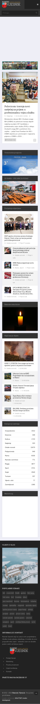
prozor (12, 614)
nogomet (21, 606)
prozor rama (20, 614)
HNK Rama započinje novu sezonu (23, 264)
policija (30, 610)
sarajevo (6, 622)
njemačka (12, 606)
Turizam (20, 477)
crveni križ (10, 593)
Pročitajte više (10, 140)
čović (10, 626)
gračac (23, 593)
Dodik (17, 593)
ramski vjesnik (8, 618)
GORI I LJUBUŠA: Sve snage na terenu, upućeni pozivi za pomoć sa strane (19, 365)
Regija (20, 464)
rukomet (29, 618)
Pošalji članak (11, 658)
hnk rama (6, 597)
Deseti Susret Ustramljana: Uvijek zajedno (23, 387)
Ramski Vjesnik (18, 693)
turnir (33, 622)
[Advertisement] (20, 40)
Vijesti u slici (20, 481)
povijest (5, 614)
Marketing (9, 662)
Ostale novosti (12, 243)
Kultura (20, 439)
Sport (22, 268)
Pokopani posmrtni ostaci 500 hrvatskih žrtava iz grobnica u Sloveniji (23, 275)
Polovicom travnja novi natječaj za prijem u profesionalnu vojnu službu (19, 109)
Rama (17, 268)
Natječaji (10, 116)
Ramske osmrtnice (20, 460)
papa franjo (22, 610)
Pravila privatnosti (12, 665)
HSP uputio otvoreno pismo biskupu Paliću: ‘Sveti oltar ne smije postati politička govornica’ (18, 238)
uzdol (5, 626)
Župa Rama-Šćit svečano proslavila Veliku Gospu (22, 397)
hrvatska (18, 597)
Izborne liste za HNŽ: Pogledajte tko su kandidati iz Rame (23, 376)
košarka (33, 602)
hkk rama (30, 593)
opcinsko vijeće (31, 606)
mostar (5, 606)
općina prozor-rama (10, 610)
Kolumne (20, 435)
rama (28, 614)
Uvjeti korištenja (11, 668)
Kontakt (8, 672)
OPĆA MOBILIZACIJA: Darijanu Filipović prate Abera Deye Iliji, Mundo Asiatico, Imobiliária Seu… (23, 291)
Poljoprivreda (20, 452)
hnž (12, 597)
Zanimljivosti (20, 485)
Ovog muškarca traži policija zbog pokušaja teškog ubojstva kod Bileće (24, 251)
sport (12, 622)
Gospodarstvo (20, 431)
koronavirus (25, 602)
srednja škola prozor (23, 622)
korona (16, 602)
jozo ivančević (8, 602)
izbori (25, 597)
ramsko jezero (19, 618)
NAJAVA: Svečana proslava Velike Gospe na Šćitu (23, 410)
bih (4, 593)
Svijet (20, 472)
